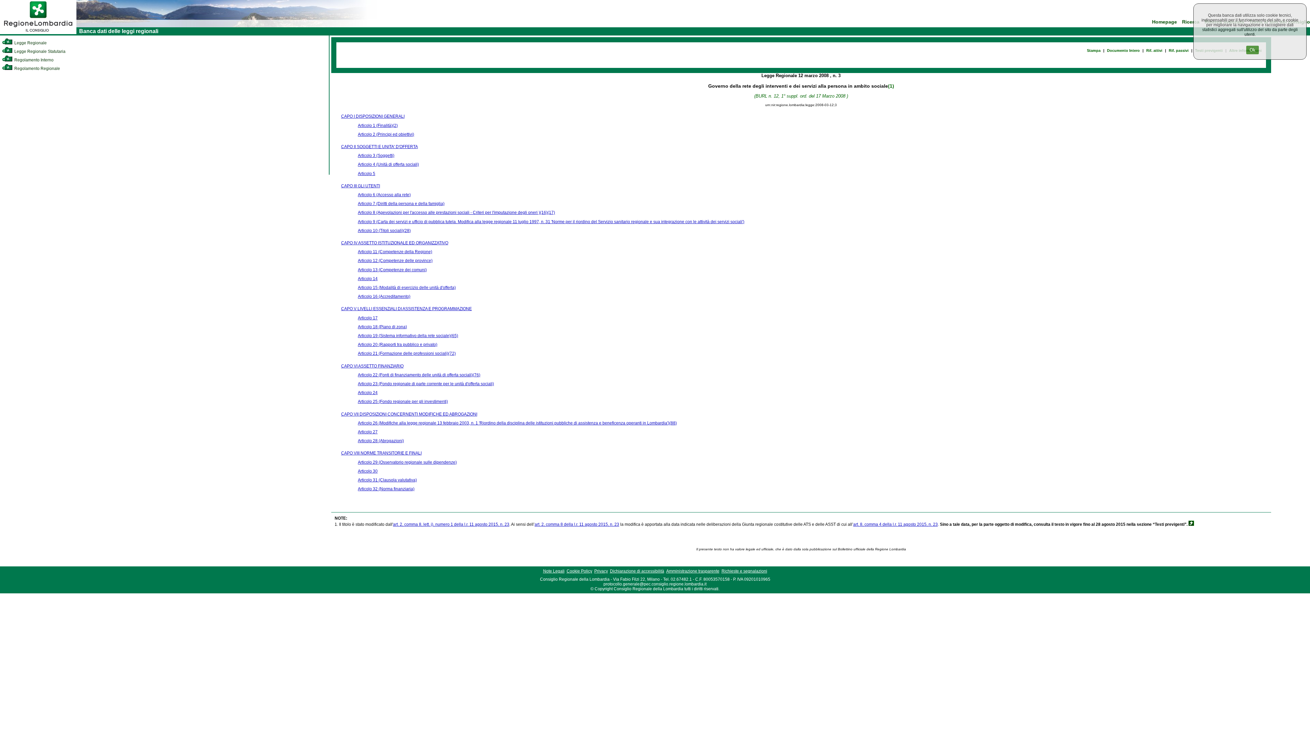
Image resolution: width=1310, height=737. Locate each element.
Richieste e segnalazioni (744, 571)
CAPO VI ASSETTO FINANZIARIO (372, 366)
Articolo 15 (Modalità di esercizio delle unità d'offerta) (407, 287)
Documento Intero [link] (1123, 50)
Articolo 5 (366, 173)
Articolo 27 (368, 432)
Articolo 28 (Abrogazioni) (381, 440)
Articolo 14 (368, 278)
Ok (1252, 50)
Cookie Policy (579, 571)
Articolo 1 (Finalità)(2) (378, 125)
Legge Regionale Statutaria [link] (39, 51)
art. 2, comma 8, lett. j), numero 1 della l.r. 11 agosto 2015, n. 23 (451, 524)
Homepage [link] (1164, 22)
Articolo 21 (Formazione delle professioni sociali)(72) (407, 353)
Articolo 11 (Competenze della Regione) (395, 251)
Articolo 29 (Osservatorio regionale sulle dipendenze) (407, 462)
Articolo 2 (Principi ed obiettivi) (386, 134)
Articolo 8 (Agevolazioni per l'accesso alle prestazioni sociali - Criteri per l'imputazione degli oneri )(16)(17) (456, 212)
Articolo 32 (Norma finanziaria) (386, 489)
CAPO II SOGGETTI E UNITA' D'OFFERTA (379, 146)
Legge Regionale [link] (30, 43)
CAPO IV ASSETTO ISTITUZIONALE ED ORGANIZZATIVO (394, 243)
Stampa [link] (1094, 50)
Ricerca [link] (1190, 22)
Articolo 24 (368, 392)
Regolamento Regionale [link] (36, 68)
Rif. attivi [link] (1154, 50)
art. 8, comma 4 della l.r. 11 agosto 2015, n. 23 (895, 524)
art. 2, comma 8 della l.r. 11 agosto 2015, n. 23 (577, 524)
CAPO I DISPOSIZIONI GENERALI (373, 116)
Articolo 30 (368, 471)
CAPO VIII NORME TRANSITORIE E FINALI (381, 453)
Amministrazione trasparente (692, 571)
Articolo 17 (368, 318)
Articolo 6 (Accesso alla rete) (384, 194)
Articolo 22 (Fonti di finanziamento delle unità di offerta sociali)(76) (419, 375)
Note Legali (554, 571)
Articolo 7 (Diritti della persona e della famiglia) (401, 203)
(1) (891, 86)
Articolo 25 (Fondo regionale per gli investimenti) (403, 401)
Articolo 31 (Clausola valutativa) (387, 480)
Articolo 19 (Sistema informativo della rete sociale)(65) (408, 335)
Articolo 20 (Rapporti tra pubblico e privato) (397, 344)
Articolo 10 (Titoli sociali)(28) (384, 230)
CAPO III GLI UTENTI (360, 186)
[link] (38, 32)
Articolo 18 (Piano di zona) (382, 326)
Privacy (601, 571)
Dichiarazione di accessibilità (637, 571)
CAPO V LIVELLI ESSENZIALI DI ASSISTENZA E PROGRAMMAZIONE (406, 308)
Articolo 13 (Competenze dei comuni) (392, 270)
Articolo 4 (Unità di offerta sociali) (388, 164)
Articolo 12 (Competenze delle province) (395, 260)
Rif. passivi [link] (1179, 50)
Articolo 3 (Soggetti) (376, 155)
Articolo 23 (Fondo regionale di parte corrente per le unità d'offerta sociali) (426, 383)
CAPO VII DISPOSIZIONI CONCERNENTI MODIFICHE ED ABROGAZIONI (409, 414)
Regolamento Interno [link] (33, 60)
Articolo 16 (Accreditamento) (384, 296)
